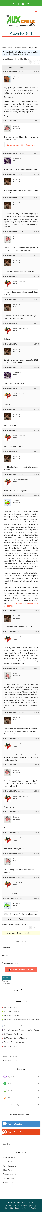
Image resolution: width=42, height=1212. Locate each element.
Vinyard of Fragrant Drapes (29, 1030)
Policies (33, 1208)
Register (5, 981)
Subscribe (24, 1205)
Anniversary (18, 1007)
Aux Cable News (9, 1158)
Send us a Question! (15, 1124)
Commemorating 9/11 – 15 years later (21, 145)
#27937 (36, 344)
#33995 (36, 898)
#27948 (36, 430)
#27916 (36, 174)
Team (17, 1208)
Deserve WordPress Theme (25, 1202)
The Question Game (21, 1026)
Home (4, 47)
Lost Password (7, 983)
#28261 (36, 611)
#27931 (36, 299)
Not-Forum (25, 1208)
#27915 (36, 153)
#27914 (36, 121)
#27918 (36, 232)
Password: (6, 955)
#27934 (36, 323)
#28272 (36, 632)
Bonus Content (8, 1162)
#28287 (36, 765)
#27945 (36, 409)
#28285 (36, 713)
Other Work (7, 1170)
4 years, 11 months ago (10, 54)
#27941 (36, 388)
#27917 (36, 198)
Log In (6, 977)
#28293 (36, 833)
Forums (10, 47)
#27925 (36, 276)
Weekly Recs (8, 1182)
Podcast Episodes (9, 1174)
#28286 (36, 739)
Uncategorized (8, 1178)
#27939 (36, 367)
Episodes (15, 1205)
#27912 (36, 72)
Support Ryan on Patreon (17, 1132)
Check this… (18, 1034)
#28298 (36, 854)
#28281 (36, 668)
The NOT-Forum (21, 47)
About (32, 1205)
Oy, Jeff (16, 1011)
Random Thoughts (20, 1038)
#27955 (36, 474)
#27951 (36, 451)
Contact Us (9, 1208)
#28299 (36, 877)
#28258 (36, 495)
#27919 (36, 255)
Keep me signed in (11, 963)
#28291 (36, 812)
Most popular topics (10, 1056)
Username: (6, 947)
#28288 (36, 791)
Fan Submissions (9, 1166)
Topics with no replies (11, 1060)
